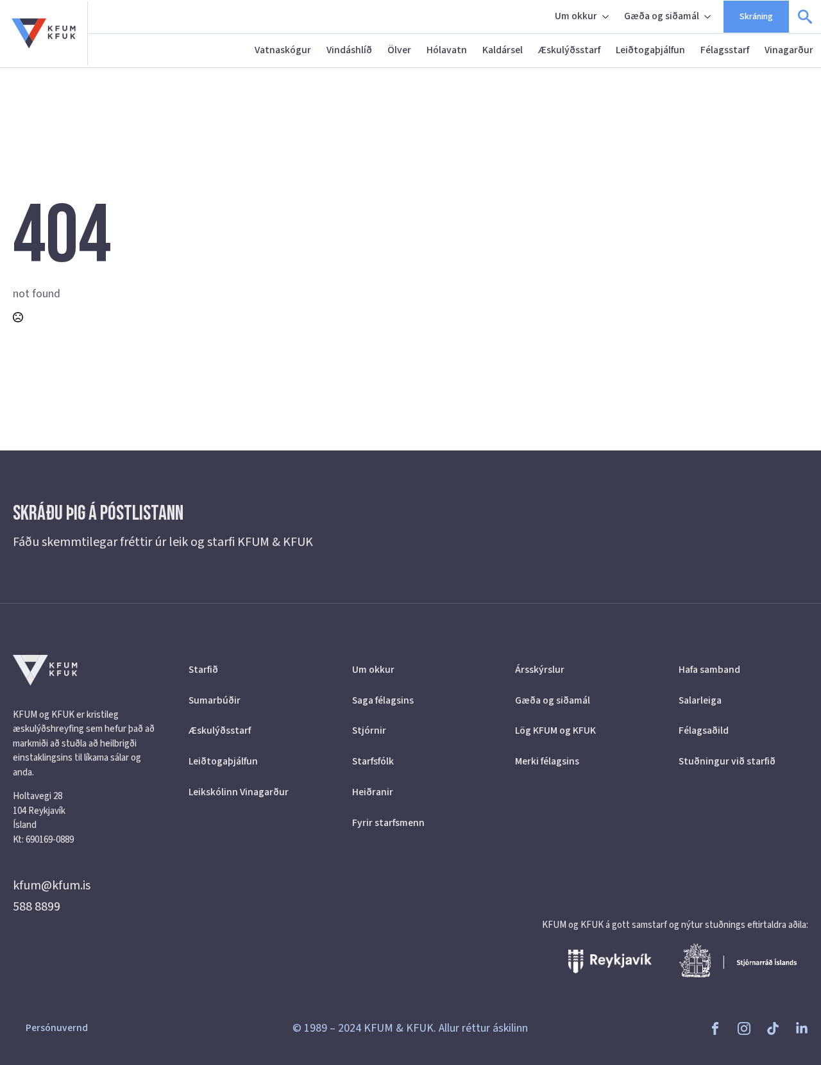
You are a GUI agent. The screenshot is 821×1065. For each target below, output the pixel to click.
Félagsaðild (704, 730)
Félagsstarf (724, 50)
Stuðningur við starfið (727, 761)
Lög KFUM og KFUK (555, 730)
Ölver (399, 50)
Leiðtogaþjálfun (650, 50)
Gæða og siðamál (661, 16)
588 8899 (36, 907)
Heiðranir (372, 792)
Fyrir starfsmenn (388, 823)
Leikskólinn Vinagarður (239, 792)
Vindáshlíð (349, 50)
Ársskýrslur (539, 670)
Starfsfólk (373, 761)
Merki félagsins (547, 761)
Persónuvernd (57, 1028)
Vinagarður (789, 50)
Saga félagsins (383, 700)
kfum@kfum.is (51, 886)
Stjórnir (369, 730)
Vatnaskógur (283, 50)
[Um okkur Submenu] (606, 16)
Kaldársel (502, 50)
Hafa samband (709, 670)
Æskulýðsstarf (569, 50)
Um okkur (576, 16)
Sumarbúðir (215, 700)
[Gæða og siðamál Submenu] (708, 16)
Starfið (203, 670)
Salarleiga (700, 700)
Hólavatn (447, 50)
